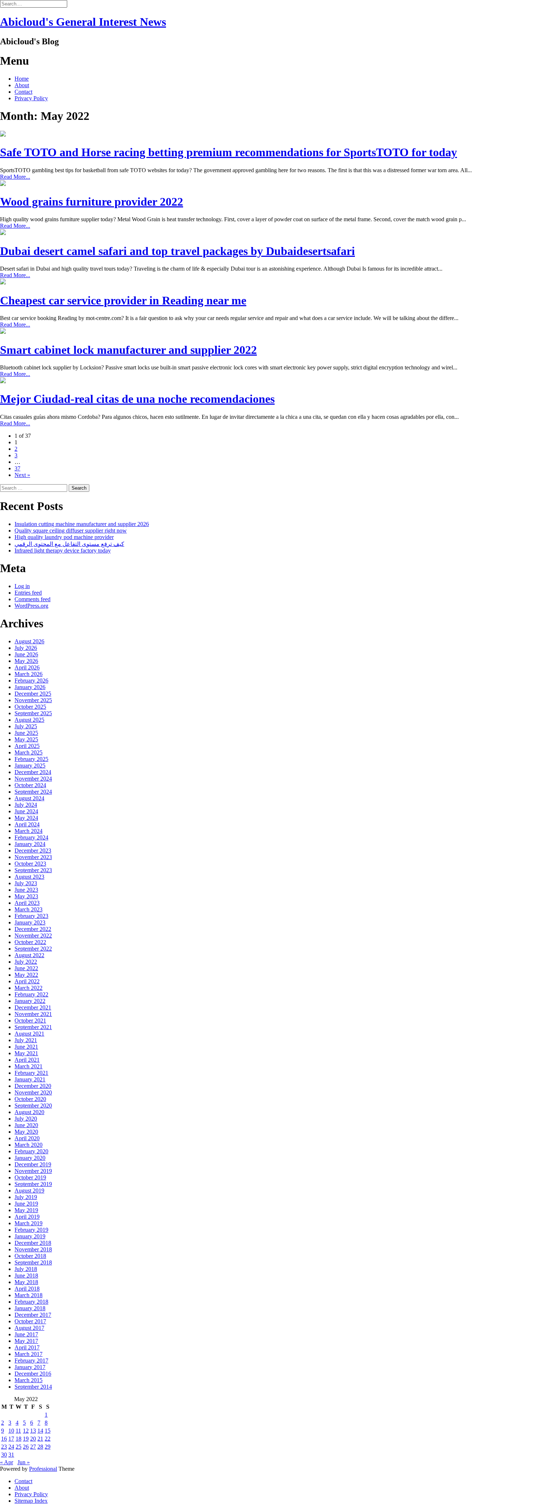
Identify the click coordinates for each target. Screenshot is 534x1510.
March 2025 (29, 752)
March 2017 (29, 1354)
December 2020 (33, 1086)
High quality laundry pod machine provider (64, 537)
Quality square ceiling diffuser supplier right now (71, 530)
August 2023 (29, 877)
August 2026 (29, 641)
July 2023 (26, 883)
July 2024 (26, 805)
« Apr (6, 1462)
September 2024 (33, 792)
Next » (22, 475)
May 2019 (26, 1210)
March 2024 (29, 831)
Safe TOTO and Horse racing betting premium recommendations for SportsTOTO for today (228, 152)
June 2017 (26, 1334)
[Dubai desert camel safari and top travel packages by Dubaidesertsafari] (3, 233)
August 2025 (29, 720)
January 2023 (30, 922)
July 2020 (26, 1119)
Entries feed (28, 593)
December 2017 (33, 1315)
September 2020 (33, 1105)
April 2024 (27, 824)
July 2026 (26, 648)
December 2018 (33, 1243)
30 (4, 1455)
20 (33, 1439)
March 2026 (29, 674)
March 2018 (29, 1295)
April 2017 (27, 1347)
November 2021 (33, 1014)
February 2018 (31, 1302)
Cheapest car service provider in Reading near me (123, 300)
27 (33, 1447)
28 (40, 1447)
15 (47, 1431)
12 (26, 1431)
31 (11, 1455)
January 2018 (30, 1308)
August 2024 (29, 798)
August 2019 (29, 1190)
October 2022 (30, 942)
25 (18, 1447)
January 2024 (30, 844)
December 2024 (33, 772)
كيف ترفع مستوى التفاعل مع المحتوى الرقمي (69, 544)
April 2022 (27, 981)
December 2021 (33, 1007)
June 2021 (26, 1047)
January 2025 (30, 765)
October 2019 (30, 1177)
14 (40, 1431)
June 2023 (26, 890)
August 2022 (29, 955)
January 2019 (30, 1236)
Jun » (23, 1462)
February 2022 (31, 994)
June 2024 (26, 811)
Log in (22, 586)
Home (22, 79)
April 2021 (27, 1060)
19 (26, 1439)
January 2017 (30, 1367)
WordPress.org (31, 606)
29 (47, 1447)
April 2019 (27, 1217)
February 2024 (31, 837)
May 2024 (26, 818)
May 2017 (26, 1341)
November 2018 (33, 1249)
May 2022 (26, 975)
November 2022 (33, 935)
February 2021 (31, 1073)
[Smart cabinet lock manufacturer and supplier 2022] (3, 332)
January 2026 (30, 687)
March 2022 (29, 988)
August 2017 (29, 1328)
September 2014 (33, 1387)
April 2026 (27, 667)
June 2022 (26, 968)
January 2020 (30, 1158)
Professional (43, 1469)
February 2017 (31, 1360)
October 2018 (30, 1256)
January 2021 (30, 1079)
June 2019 (26, 1204)
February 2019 (31, 1230)
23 (4, 1447)
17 (11, 1439)
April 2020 (27, 1138)
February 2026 (31, 680)
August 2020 (29, 1112)
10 (11, 1431)
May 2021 (26, 1053)
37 (17, 468)
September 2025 (33, 713)
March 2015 (29, 1380)
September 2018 (33, 1262)
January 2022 (30, 1001)
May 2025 (26, 739)
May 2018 (26, 1282)
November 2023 (33, 857)
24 (11, 1447)
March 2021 (29, 1066)
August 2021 (29, 1034)
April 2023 (27, 903)
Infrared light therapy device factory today (63, 550)
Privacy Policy (31, 98)
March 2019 (29, 1223)
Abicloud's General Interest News (83, 21)
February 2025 (31, 759)
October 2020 (30, 1099)
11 (18, 1431)
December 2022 (33, 929)
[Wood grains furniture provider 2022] (3, 184)
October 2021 (30, 1020)
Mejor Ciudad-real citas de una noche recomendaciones (137, 398)
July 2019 (26, 1197)
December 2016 (33, 1374)
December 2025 (33, 694)
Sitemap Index (31, 1501)
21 (40, 1439)
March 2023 (29, 909)
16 (4, 1439)
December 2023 (33, 850)
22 (47, 1439)
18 (18, 1439)
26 (26, 1447)
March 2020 (29, 1145)
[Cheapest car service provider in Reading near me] (3, 282)
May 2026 (26, 661)
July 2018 (26, 1269)
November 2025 (33, 700)
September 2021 (33, 1027)
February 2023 (31, 916)
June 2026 (26, 654)
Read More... (15, 177)
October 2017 (30, 1321)
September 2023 (33, 870)
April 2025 (27, 746)
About (22, 85)
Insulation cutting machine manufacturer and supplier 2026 (82, 524)
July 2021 (26, 1040)
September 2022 (33, 949)
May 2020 (26, 1132)
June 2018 (26, 1275)
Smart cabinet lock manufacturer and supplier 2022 (128, 349)
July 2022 (26, 962)
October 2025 (30, 707)
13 (33, 1431)
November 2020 (33, 1092)
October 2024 (30, 785)
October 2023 (30, 864)
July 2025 (26, 726)
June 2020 (26, 1125)
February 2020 (31, 1151)
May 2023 (26, 896)
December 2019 (33, 1164)
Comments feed (32, 599)
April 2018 (27, 1289)
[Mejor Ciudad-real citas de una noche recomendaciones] (3, 381)
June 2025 (26, 733)
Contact (23, 92)
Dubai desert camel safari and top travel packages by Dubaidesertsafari (177, 251)
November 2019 (33, 1171)
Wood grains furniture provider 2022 (91, 201)
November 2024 (33, 779)
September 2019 (33, 1184)
